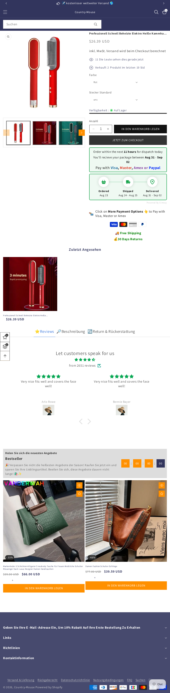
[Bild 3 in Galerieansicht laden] (71, 133)
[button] (164, 3)
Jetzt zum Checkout (128, 140)
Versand (112, 51)
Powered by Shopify (48, 687)
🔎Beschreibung (70, 331)
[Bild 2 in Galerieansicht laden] (44, 133)
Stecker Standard (100, 92)
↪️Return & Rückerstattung (111, 331)
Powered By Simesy (157, 202)
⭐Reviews (44, 331)
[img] (85, 360)
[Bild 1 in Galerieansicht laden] (18, 133)
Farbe (93, 75)
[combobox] (52, 24)
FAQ (129, 680)
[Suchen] (95, 24)
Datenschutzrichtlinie (75, 680)
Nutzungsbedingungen (108, 680)
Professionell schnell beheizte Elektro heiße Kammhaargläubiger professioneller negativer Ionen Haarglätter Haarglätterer (28, 315)
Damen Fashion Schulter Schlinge (101, 566)
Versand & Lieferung (20, 680)
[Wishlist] (79, 494)
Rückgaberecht (48, 680)
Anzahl (93, 121)
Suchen (141, 680)
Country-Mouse (24, 687)
